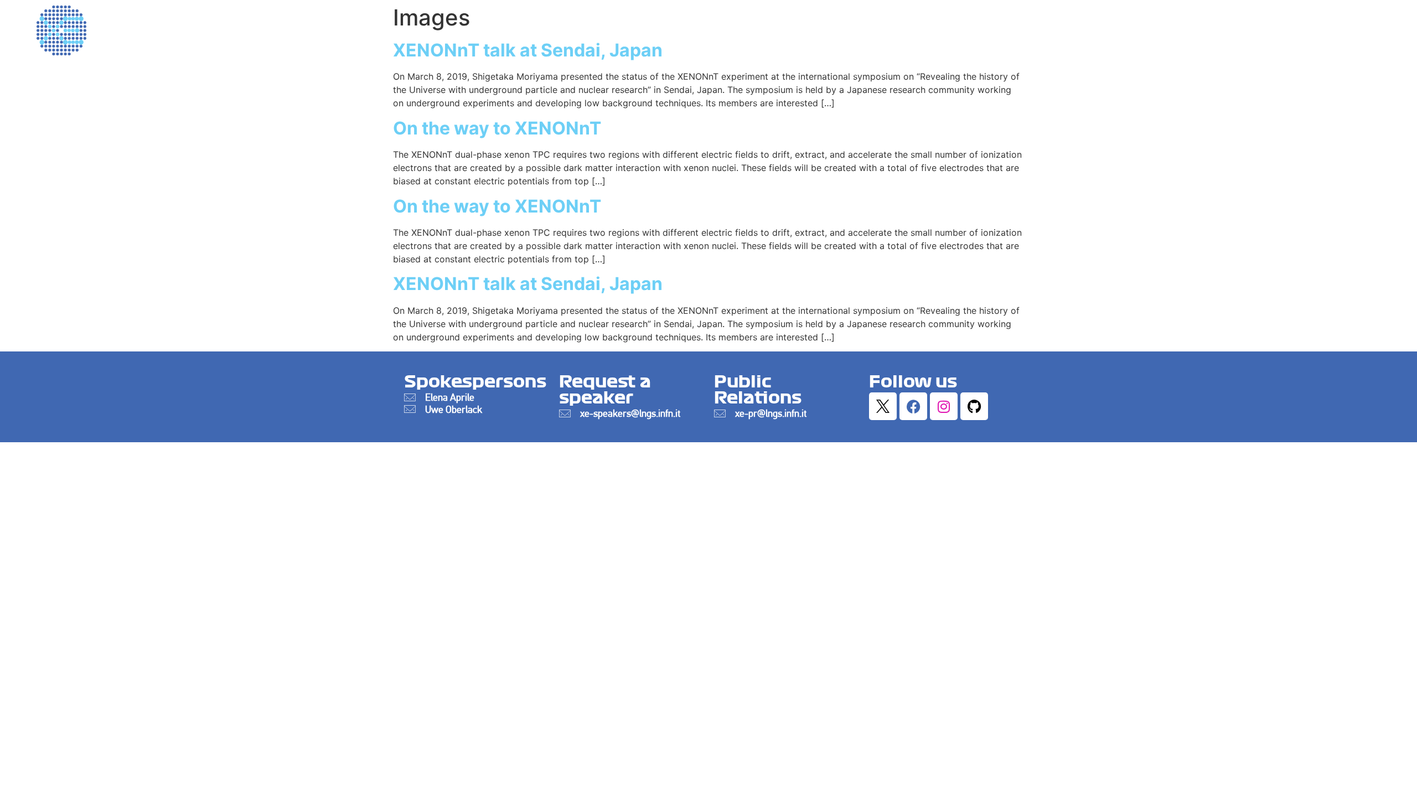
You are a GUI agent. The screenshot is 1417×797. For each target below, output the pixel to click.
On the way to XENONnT (497, 128)
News (1314, 27)
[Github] (974, 406)
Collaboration (1105, 27)
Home (848, 27)
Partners (1373, 27)
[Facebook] (913, 406)
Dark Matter (917, 27)
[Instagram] (944, 406)
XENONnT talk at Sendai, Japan (528, 283)
